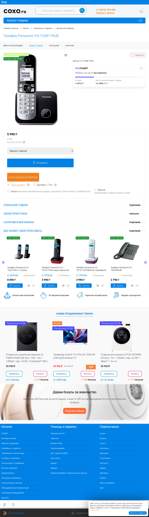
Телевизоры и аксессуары (12, 453)
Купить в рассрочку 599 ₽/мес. (23, 177)
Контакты (104, 463)
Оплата (103, 478)
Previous (3, 262)
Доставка (104, 473)
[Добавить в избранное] (65, 55)
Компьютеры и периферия (12, 463)
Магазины (104, 448)
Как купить (55, 458)
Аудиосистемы (7, 473)
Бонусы (103, 438)
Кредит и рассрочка (131, 295)
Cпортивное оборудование (12, 493)
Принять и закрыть (138, 513)
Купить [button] (40, 373)
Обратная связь (16, 513)
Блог (102, 488)
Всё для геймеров (9, 468)
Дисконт (5, 498)
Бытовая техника (8, 438)
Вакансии (104, 453)
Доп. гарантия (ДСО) (59, 453)
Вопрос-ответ (56, 443)
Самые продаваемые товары (74, 313)
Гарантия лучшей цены (96, 295)
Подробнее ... (95, 510)
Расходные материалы (11, 478)
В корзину (42, 162)
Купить (16, 286)
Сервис (103, 468)
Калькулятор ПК (58, 433)
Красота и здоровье (10, 443)
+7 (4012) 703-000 (106, 9)
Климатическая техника (11, 483)
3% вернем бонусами (59, 295)
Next (145, 262)
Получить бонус (74, 410)
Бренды (54, 468)
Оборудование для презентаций (15, 488)
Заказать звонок (105, 12)
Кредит (54, 463)
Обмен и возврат (107, 483)
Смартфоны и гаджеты (11, 448)
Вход (4, 2)
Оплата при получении (23, 295)
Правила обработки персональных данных (69, 473)
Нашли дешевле (18, 185)
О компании (105, 458)
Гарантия (54, 438)
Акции (102, 433)
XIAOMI (4, 433)
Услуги (103, 443)
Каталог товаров (17, 20)
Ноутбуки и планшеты (10, 458)
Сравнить (139, 55)
